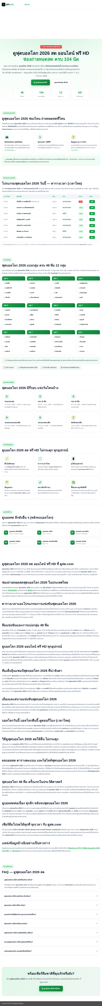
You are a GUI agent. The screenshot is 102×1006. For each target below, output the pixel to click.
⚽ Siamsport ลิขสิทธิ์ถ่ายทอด (70, 367)
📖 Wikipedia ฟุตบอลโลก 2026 (27, 367)
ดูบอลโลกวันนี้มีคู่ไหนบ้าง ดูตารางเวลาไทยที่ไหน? (20, 914)
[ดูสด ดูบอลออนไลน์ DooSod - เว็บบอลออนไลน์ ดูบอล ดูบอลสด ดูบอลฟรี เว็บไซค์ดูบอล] (11, 4)
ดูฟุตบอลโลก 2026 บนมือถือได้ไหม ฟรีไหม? (18, 933)
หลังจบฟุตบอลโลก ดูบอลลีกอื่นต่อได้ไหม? (18, 951)
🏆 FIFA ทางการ (9, 367)
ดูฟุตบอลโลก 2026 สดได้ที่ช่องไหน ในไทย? (18, 880)
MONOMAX (12, 590)
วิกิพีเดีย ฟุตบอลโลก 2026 (91, 848)
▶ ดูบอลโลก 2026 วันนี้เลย (51, 988)
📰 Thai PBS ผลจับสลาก (49, 367)
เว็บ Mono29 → (57, 148)
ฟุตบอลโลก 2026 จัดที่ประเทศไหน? (15, 923)
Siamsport (16, 851)
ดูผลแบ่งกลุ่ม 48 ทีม (61, 82)
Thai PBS (5, 851)
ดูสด (92, 202)
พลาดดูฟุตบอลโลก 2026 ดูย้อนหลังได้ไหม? (18, 942)
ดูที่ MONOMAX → (10, 150)
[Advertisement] (51, 24)
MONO (30, 590)
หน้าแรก (27, 4)
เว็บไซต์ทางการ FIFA (74, 848)
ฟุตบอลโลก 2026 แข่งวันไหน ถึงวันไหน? (17, 896)
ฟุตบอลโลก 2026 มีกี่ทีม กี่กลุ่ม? (14, 905)
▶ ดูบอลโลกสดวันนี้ (40, 82)
